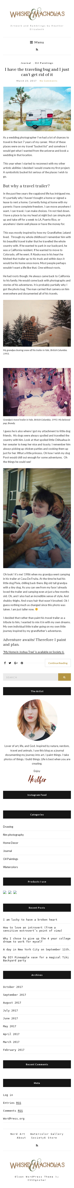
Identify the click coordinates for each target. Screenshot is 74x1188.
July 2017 (10, 1010)
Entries (12, 1102)
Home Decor (10, 842)
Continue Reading (57, 663)
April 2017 (11, 1034)
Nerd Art (17, 1134)
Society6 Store (44, 1137)
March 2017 (11, 1042)
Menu (38, 42)
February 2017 (13, 1049)
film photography (13, 834)
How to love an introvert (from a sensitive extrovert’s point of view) (32, 929)
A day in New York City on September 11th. (37, 949)
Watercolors (10, 867)
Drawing (8, 826)
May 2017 (9, 1026)
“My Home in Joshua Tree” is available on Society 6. (33, 652)
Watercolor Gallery (47, 1134)
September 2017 (14, 994)
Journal (26, 63)
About (21, 1137)
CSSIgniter (37, 1180)
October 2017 (13, 986)
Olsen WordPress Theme (34, 1177)
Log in (8, 1095)
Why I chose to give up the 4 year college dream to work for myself (37, 940)
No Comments (49, 80)
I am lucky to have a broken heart (30, 919)
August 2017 (12, 1002)
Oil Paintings (44, 63)
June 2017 (10, 1018)
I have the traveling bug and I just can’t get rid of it (37, 72)
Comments (13, 1110)
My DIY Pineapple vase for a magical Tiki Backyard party (36, 959)
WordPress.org (13, 1118)
